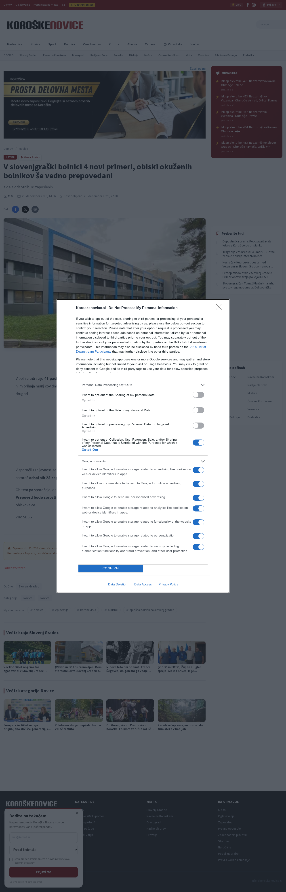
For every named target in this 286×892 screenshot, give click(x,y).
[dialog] (143, 446)
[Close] (220, 308)
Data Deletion (117, 584)
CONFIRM (111, 568)
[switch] (198, 395)
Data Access (143, 584)
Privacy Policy (168, 584)
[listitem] (143, 385)
